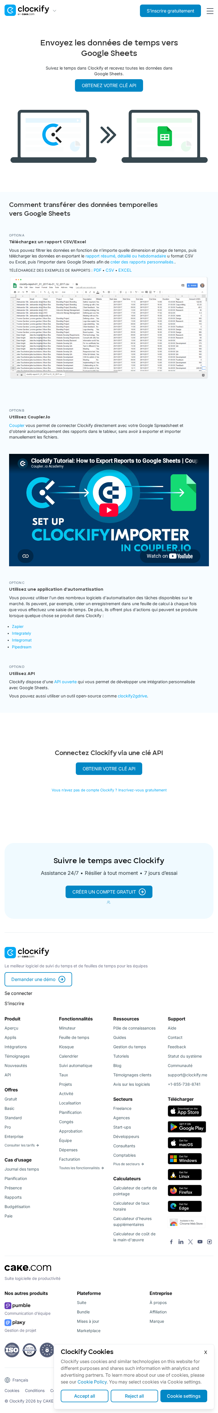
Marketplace (88, 1330)
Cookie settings (184, 1396)
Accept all (84, 1396)
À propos (158, 1302)
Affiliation (158, 1311)
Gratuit (11, 1099)
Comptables (124, 1155)
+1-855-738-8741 (184, 1084)
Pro (8, 1127)
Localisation (70, 1102)
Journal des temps (22, 1169)
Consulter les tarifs (20, 1145)
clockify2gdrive (132, 695)
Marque (157, 1321)
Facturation (69, 1159)
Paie (8, 1215)
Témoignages (17, 1056)
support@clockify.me (187, 1074)
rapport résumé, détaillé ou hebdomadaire (125, 255)
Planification (16, 1178)
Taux (63, 1074)
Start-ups (122, 1127)
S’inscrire (14, 1003)
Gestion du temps (129, 1046)
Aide (172, 1028)
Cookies (12, 1390)
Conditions (35, 1390)
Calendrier (68, 1056)
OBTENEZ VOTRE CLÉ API (109, 85)
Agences (121, 1117)
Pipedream (22, 647)
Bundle (83, 1311)
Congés (66, 1121)
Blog (117, 1065)
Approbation (70, 1131)
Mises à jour (88, 1321)
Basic (9, 1108)
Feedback (177, 1046)
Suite (81, 1302)
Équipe (65, 1140)
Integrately (21, 633)
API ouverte (65, 681)
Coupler (16, 425)
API (8, 1074)
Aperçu (11, 1028)
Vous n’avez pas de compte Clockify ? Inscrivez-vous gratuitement (109, 790)
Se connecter (18, 993)
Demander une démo (33, 979)
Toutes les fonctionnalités (79, 1168)
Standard (13, 1117)
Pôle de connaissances (134, 1028)
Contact (175, 1037)
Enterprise (14, 1136)
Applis (10, 1037)
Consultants (124, 1145)
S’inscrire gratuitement (170, 11)
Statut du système (185, 1056)
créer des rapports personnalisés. (142, 261)
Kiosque (66, 1046)
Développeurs (126, 1136)
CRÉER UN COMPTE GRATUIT (104, 892)
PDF (97, 270)
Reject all (134, 1396)
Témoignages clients (132, 1074)
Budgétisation (17, 1206)
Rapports (13, 1197)
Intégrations (16, 1046)
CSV (110, 270)
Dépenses (68, 1149)
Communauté (180, 1065)
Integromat (22, 640)
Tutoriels (121, 1056)
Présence (13, 1187)
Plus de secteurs (126, 1164)
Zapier (18, 626)
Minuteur (67, 1028)
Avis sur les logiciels (131, 1084)
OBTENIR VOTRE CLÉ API (109, 769)
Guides (119, 1037)
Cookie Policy (92, 1382)
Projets (65, 1084)
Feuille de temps (74, 1037)
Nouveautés (16, 1065)
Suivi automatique (75, 1065)
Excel (125, 270)
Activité (66, 1093)
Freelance (122, 1108)
